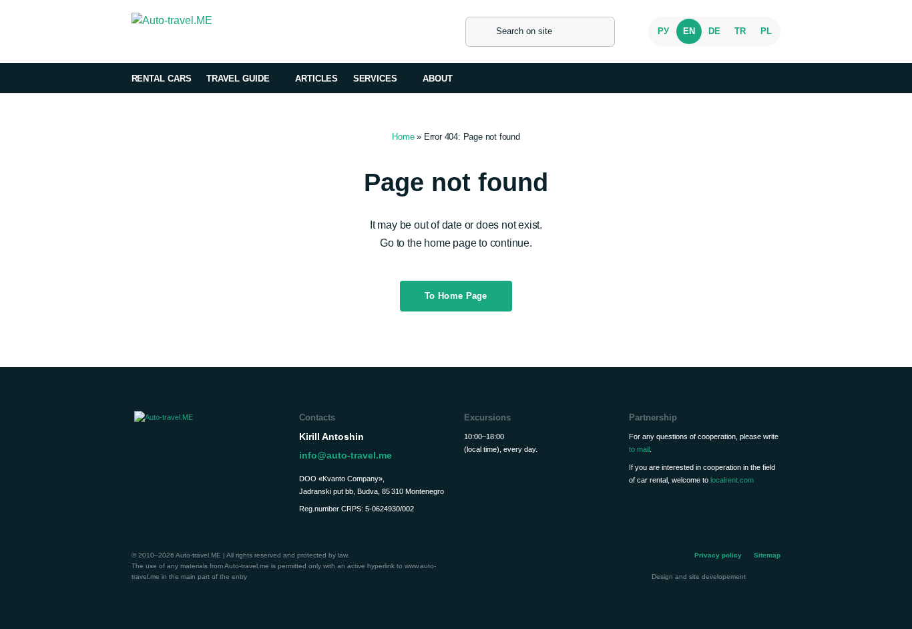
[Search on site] (480, 32)
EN (689, 31)
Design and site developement (700, 576)
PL (766, 31)
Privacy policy (718, 555)
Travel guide (238, 79)
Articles (316, 79)
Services (375, 79)
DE (714, 31)
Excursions (487, 417)
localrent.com (732, 480)
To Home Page (456, 296)
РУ (663, 31)
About (438, 79)
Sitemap (767, 555)
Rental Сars (162, 79)
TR (740, 31)
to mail (639, 449)
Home (403, 137)
